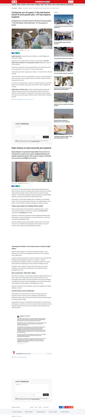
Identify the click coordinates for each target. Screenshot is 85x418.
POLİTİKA (23, 4)
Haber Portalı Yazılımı (18, 416)
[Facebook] (12, 53)
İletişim (40, 407)
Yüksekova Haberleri (17, 411)
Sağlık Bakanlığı (20, 99)
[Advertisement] (6, 23)
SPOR (46, 4)
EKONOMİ (37, 4)
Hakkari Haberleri (29, 411)
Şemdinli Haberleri (41, 411)
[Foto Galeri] (16, 2)
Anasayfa (15, 8)
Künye (36, 407)
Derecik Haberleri (65, 411)
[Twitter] (15, 53)
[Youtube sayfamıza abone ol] (66, 407)
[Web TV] (13, 2)
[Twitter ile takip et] (49, 353)
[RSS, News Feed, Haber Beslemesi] (71, 407)
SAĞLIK (54, 4)
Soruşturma (24, 357)
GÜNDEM (14, 4)
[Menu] (69, 2)
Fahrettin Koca (26, 99)
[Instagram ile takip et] (51, 353)
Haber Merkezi (19, 353)
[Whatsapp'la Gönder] (19, 53)
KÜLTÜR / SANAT (30, 4)
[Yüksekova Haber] (42, 1)
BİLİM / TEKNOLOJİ (60, 4)
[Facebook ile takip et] (48, 353)
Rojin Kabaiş (19, 357)
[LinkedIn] (17, 53)
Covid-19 (32, 99)
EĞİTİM (18, 4)
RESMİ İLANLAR (69, 4)
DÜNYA (49, 4)
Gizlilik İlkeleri (46, 407)
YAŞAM (42, 4)
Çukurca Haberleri (53, 411)
